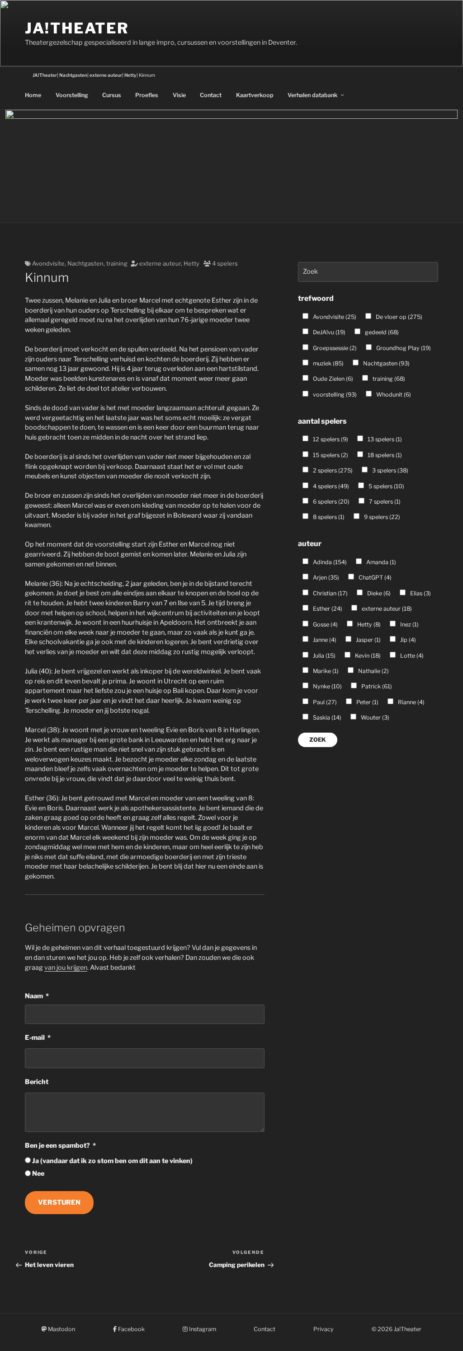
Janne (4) (324, 639)
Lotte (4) (411, 655)
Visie (179, 95)
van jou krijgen (65, 967)
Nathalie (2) (373, 671)
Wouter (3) (374, 717)
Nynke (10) (327, 686)
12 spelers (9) (330, 439)
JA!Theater (77, 28)
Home (33, 95)
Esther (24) (327, 608)
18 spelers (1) (384, 455)
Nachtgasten (85, 263)
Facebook (131, 1329)
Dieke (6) (378, 593)
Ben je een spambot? (57, 1145)
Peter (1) (366, 702)
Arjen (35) (325, 577)
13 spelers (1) (384, 439)
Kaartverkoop (255, 95)
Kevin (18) (367, 655)
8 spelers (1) (328, 517)
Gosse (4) (325, 624)
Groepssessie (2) (334, 348)
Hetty (191, 263)
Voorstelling (72, 95)
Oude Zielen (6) (332, 378)
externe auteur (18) (386, 608)
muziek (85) (328, 363)
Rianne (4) (411, 702)
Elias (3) (420, 593)
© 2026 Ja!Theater (396, 1329)
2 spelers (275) (332, 470)
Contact (211, 95)
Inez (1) (409, 624)
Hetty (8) (368, 624)
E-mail (35, 1037)
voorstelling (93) (334, 394)
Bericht (36, 1082)
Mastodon (61, 1329)
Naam (34, 996)
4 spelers (225, 263)
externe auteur (160, 263)
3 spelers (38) (389, 470)
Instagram (202, 1329)
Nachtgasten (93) (386, 363)
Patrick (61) (376, 686)
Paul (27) (324, 702)
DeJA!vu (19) (328, 332)
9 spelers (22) (381, 517)
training (117, 263)
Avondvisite (48, 263)
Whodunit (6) (393, 394)
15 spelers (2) (330, 455)
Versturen (59, 1202)
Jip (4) (407, 639)
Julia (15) (323, 655)
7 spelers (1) (384, 501)
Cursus (111, 95)
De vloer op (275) (398, 316)
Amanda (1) (380, 562)
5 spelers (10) (385, 486)
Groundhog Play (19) (403, 348)
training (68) (388, 378)
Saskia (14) (326, 717)
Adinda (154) (329, 562)
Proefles (146, 95)
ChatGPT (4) (374, 577)
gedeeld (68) (381, 332)
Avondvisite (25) (334, 316)
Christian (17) (330, 593)
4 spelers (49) (330, 486)
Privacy (323, 1329)
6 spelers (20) (331, 501)
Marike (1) (325, 671)
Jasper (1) (367, 639)
